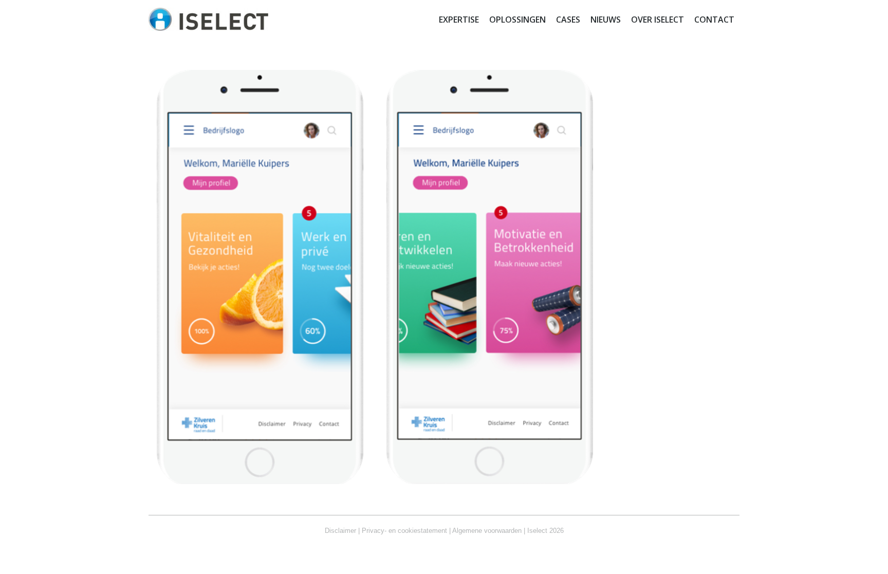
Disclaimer (340, 530)
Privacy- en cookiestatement (404, 530)
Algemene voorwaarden (487, 530)
